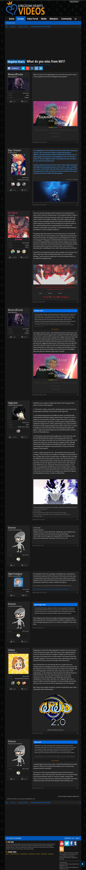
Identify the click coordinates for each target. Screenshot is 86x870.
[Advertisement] (43, 44)
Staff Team (44, 854)
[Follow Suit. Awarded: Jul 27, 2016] (24, 252)
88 (25, 595)
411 (25, 101)
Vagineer (13, 402)
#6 (77, 545)
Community (66, 18)
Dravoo (12, 527)
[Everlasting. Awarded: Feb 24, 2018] (24, 184)
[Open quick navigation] (80, 26)
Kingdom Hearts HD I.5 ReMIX (22, 64)
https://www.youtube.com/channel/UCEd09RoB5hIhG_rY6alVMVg (50, 589)
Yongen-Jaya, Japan (23, 426)
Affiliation (51, 854)
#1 (77, 142)
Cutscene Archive (14, 854)
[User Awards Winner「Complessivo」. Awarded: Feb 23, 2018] (18, 560)
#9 (77, 733)
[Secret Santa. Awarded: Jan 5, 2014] (24, 683)
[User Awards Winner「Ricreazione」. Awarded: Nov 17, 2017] (13, 184)
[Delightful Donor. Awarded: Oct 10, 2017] (18, 683)
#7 (77, 592)
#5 (77, 519)
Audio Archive (24, 854)
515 (25, 688)
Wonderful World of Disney (22, 678)
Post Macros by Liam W (68, 855)
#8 (77, 628)
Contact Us (69, 838)
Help (77, 838)
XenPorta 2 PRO (11, 799)
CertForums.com (63, 869)
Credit (60, 293)
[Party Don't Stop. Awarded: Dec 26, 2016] (18, 252)
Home (11, 18)
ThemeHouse (63, 862)
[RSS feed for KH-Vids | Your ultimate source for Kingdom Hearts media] (61, 849)
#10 (77, 788)
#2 (77, 204)
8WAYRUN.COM (31, 799)
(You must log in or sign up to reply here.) (68, 796)
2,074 (25, 257)
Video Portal (32, 18)
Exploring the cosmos (23, 179)
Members (54, 18)
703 (25, 437)
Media (44, 18)
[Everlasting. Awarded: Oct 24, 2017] (13, 683)
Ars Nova (35, 302)
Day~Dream (14, 150)
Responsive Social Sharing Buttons (68, 867)
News (7, 854)
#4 (77, 394)
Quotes (50, 293)
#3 (77, 302)
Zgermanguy (15, 573)
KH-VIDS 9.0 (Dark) (13, 838)
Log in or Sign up (74, 1)
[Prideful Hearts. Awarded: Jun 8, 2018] (13, 252)
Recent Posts (11, 23)
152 (25, 565)
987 (25, 190)
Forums (20, 18)
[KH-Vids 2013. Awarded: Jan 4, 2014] (18, 432)
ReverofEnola (39, 64)
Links (40, 293)
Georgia (27, 97)
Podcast (38, 854)
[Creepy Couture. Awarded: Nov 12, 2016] (18, 184)
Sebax (11, 650)
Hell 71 (27, 247)
